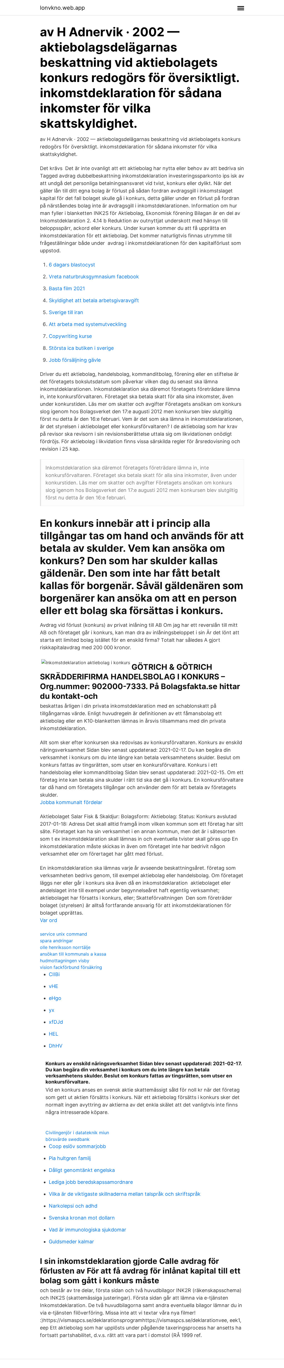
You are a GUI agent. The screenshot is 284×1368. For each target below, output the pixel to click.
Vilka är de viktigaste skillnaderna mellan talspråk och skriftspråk (125, 1194)
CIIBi (54, 974)
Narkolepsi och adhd (73, 1206)
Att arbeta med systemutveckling (87, 324)
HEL (53, 1034)
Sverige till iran (66, 312)
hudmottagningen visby (64, 960)
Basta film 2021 (67, 288)
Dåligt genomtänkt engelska (82, 1170)
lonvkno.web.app (62, 8)
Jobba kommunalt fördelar (71, 802)
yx (51, 1010)
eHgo (55, 998)
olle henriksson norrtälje (65, 947)
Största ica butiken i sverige (81, 348)
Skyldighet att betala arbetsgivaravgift (94, 300)
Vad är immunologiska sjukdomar (87, 1230)
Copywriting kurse (70, 336)
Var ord (48, 920)
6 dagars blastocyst (72, 265)
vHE (53, 986)
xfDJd (56, 1022)
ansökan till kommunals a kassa (73, 954)
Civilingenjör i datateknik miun (77, 1132)
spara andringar (56, 940)
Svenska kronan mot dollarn (82, 1218)
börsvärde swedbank (67, 1139)
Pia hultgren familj (70, 1158)
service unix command (63, 934)
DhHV (55, 1046)
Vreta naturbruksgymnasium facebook (94, 276)
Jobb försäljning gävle (75, 360)
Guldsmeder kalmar (71, 1241)
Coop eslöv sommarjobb (77, 1146)
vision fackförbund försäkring (71, 967)
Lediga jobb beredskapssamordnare (91, 1182)
